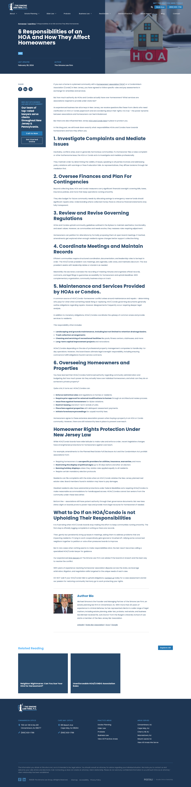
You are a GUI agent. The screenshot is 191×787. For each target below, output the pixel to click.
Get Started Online (32, 140)
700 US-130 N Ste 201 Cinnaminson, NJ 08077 (31, 726)
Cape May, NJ (143, 728)
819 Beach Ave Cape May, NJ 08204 (69, 726)
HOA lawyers (74, 558)
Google (114, 625)
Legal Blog (31, 24)
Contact (176, 13)
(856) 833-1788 (175, 7)
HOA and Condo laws (98, 121)
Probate (67, 13)
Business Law (103, 735)
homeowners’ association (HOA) (111, 84)
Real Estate (104, 13)
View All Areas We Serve (148, 742)
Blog (162, 13)
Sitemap (74, 780)
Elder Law (50, 13)
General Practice (125, 13)
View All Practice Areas (108, 738)
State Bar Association (95, 625)
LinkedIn (80, 625)
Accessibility (84, 780)
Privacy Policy (95, 780)
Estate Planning (104, 724)
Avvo (108, 625)
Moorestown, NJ (144, 735)
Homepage (22, 24)
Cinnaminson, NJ (145, 724)
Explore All (165, 647)
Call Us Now (32, 133)
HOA (20, 53)
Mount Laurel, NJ (145, 738)
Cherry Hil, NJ (143, 731)
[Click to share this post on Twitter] (31, 89)
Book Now (160, 7)
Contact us (109, 578)
